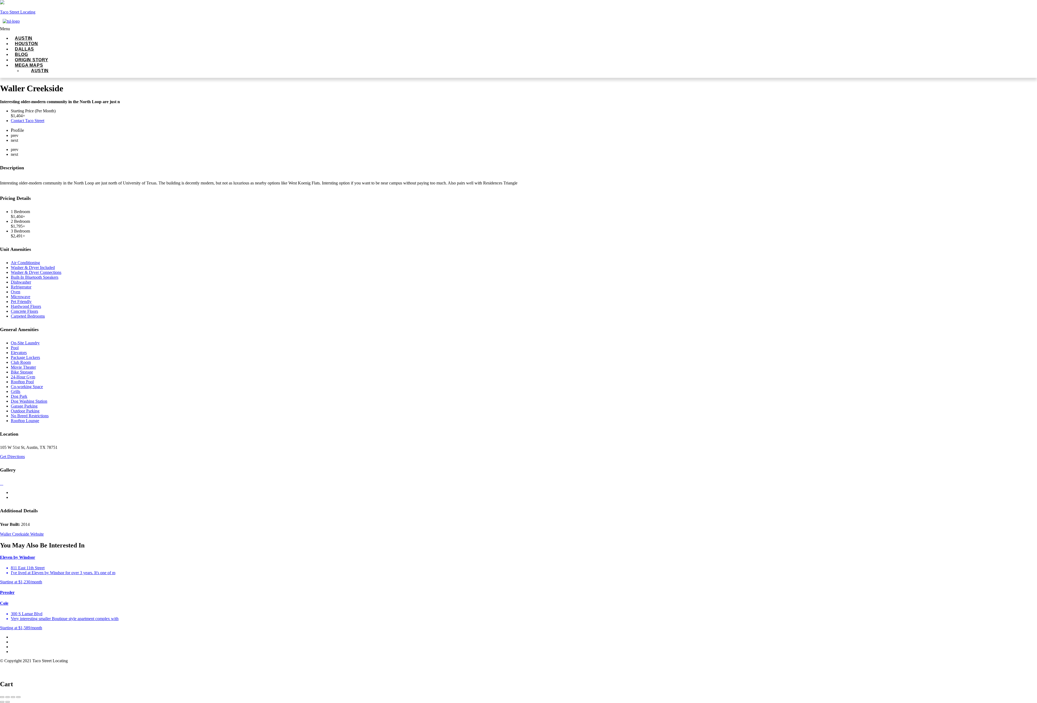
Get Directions (12, 456)
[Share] (7, 697)
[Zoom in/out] (18, 697)
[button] (121, 28)
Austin (40, 70)
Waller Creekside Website (22, 534)
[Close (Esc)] (2, 697)
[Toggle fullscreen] (13, 697)
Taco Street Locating (17, 12)
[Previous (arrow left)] (2, 702)
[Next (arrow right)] (7, 702)
